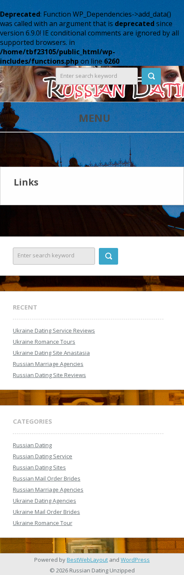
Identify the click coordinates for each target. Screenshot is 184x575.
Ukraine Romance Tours (44, 341)
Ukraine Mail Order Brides (46, 512)
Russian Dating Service (42, 456)
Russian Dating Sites (39, 467)
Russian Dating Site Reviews (49, 375)
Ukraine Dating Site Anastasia (51, 353)
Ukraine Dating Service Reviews (54, 330)
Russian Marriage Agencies (48, 364)
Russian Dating (32, 445)
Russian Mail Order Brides (46, 478)
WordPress (135, 559)
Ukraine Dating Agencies (44, 500)
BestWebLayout (87, 559)
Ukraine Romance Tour (42, 523)
